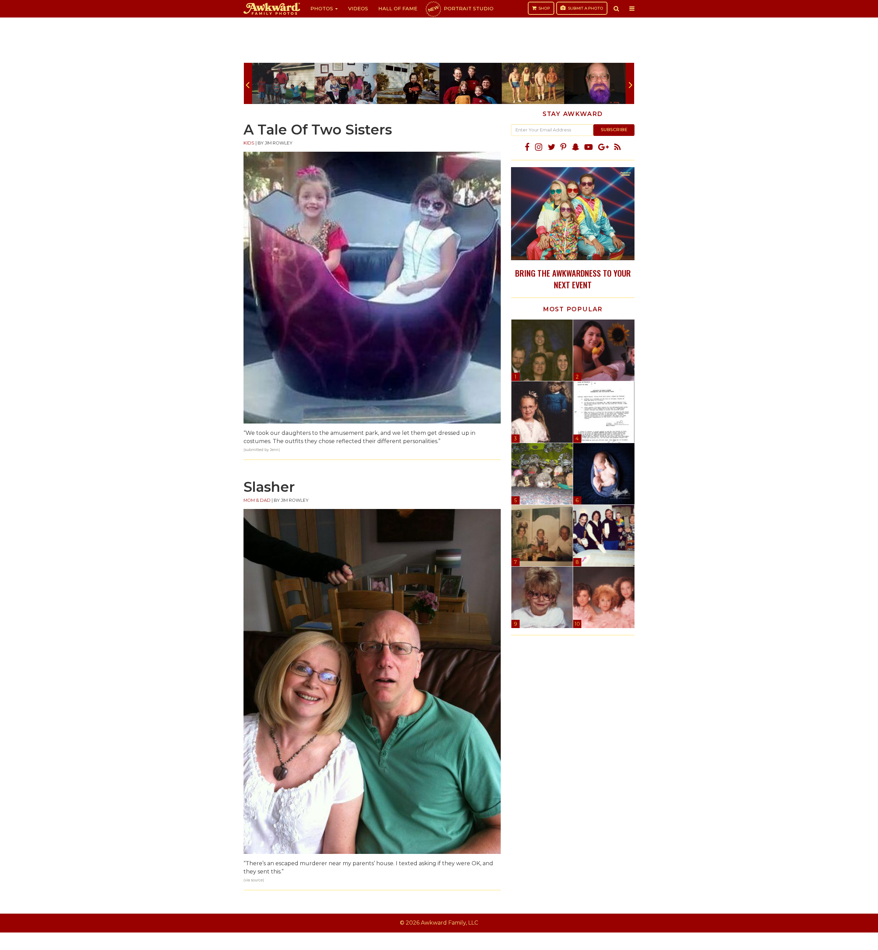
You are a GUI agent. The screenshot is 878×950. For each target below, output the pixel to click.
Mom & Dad (257, 500)
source (257, 880)
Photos (322, 8)
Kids (249, 143)
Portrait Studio (460, 8)
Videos (358, 8)
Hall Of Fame (397, 8)
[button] (616, 8)
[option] (283, 83)
